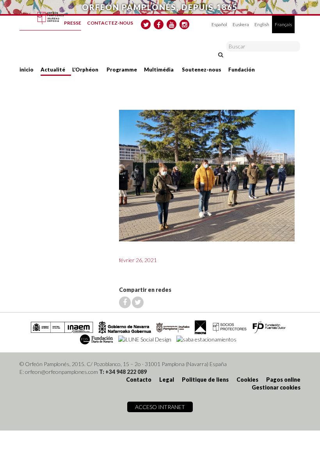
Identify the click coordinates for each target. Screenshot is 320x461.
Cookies (247, 379)
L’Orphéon (85, 69)
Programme (122, 69)
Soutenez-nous (201, 69)
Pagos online (283, 379)
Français (283, 24)
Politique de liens (205, 379)
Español (219, 24)
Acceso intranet (160, 407)
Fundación (241, 69)
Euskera (241, 24)
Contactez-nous (110, 23)
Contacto (138, 379)
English (261, 24)
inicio (27, 69)
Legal (166, 379)
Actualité (53, 69)
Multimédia (159, 69)
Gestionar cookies (276, 387)
